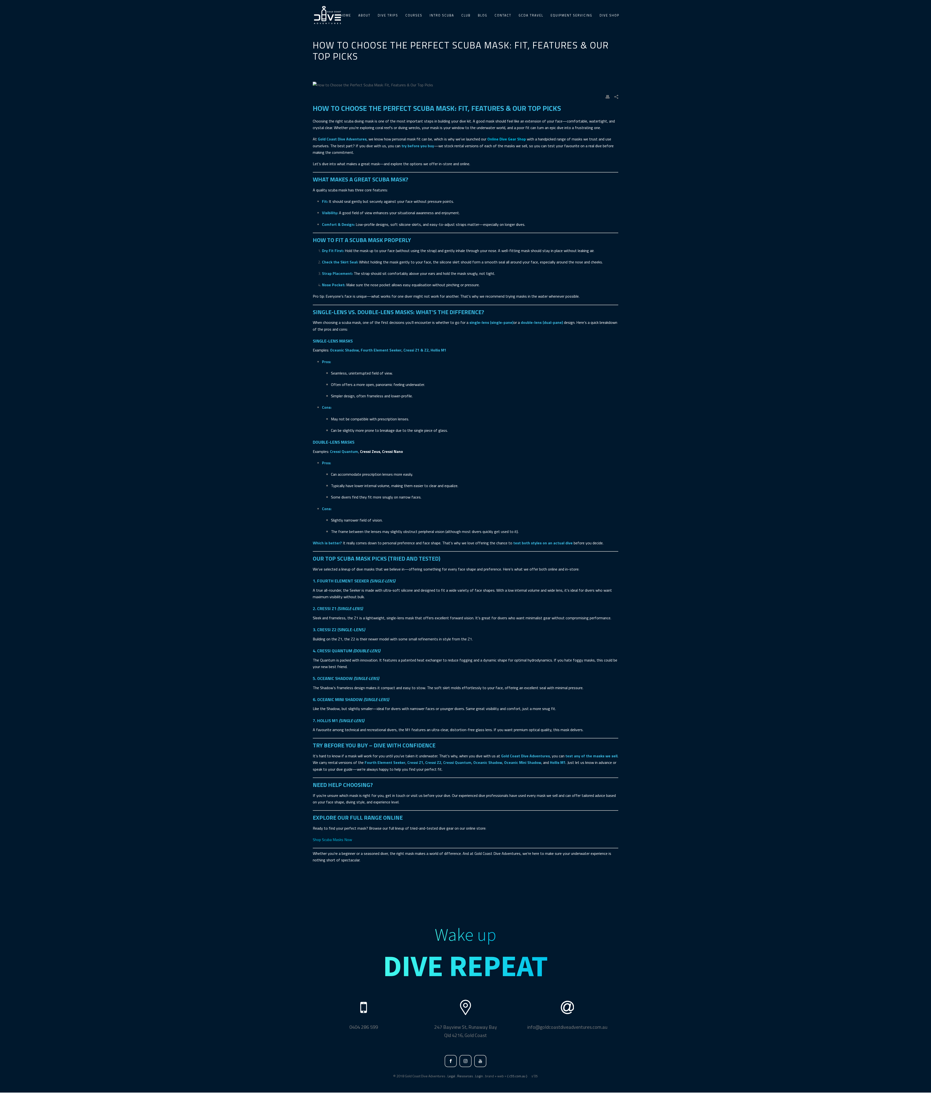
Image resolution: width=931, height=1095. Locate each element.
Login (479, 1076)
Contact (503, 15)
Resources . (466, 1076)
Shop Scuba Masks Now (332, 839)
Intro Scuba (442, 15)
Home (345, 15)
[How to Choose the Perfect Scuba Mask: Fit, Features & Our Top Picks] (465, 84)
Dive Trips (388, 15)
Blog (482, 15)
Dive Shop (609, 15)
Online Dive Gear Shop (506, 139)
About (364, 15)
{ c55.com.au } (517, 1076)
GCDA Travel (531, 15)
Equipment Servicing (571, 15)
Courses (413, 15)
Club (466, 15)
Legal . (452, 1076)
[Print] (608, 96)
